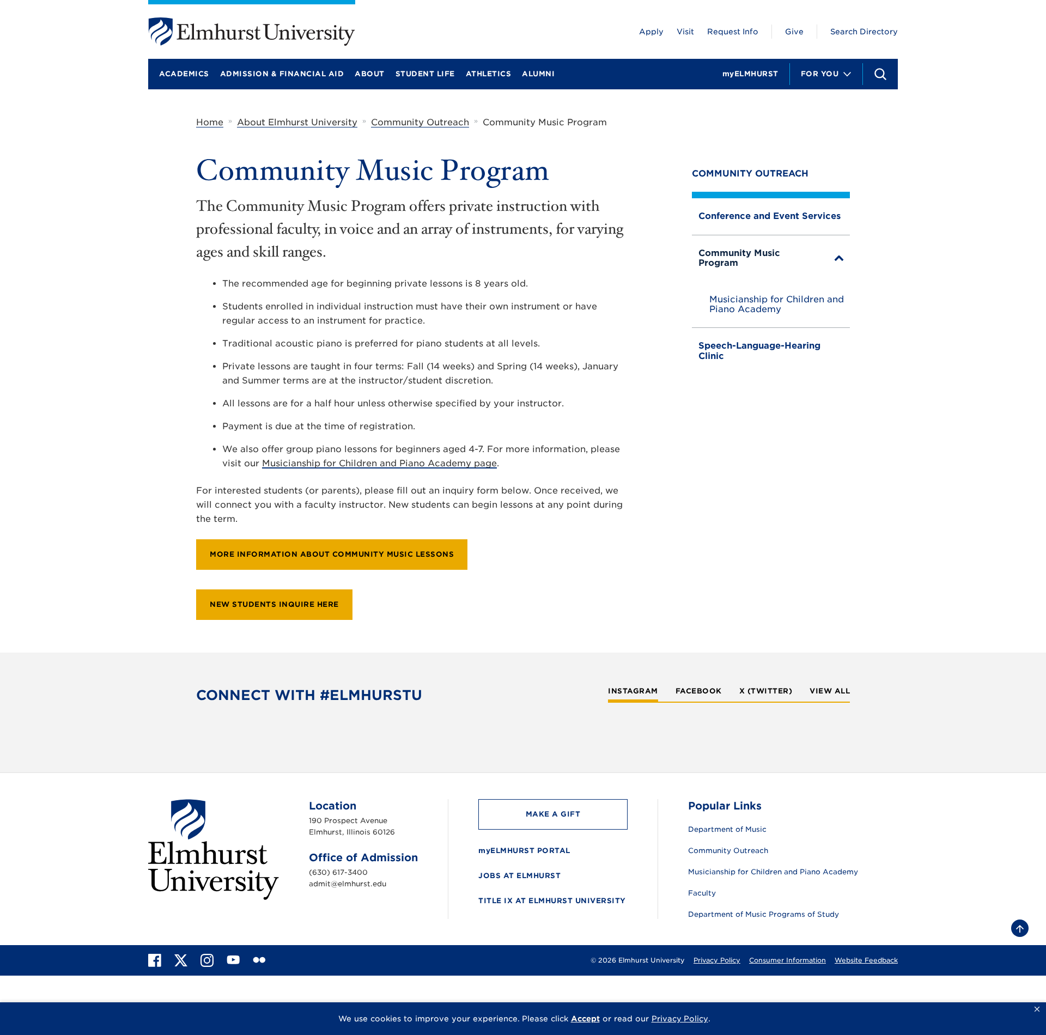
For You (820, 74)
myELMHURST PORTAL (524, 851)
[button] (1037, 1009)
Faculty (702, 893)
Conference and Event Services (769, 216)
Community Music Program (739, 258)
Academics (184, 74)
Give (794, 31)
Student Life (425, 74)
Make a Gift (553, 814)
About (370, 74)
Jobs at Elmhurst (519, 876)
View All (830, 691)
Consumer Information (787, 960)
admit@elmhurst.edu (347, 884)
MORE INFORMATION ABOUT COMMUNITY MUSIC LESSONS (332, 554)
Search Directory (864, 31)
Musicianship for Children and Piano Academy (776, 304)
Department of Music (727, 829)
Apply (651, 31)
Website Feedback (866, 960)
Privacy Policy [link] (680, 1018)
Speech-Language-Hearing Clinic (759, 350)
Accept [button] (585, 1018)
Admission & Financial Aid (282, 74)
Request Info (732, 31)
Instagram (633, 691)
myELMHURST (750, 74)
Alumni (538, 74)
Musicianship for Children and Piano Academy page (379, 463)
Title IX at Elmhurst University (552, 901)
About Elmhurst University (297, 122)
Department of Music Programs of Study (763, 914)
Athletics (489, 74)
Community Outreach (420, 122)
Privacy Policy (717, 960)
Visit (685, 31)
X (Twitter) (766, 691)
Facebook (699, 691)
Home (209, 122)
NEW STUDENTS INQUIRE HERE (274, 604)
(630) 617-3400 (338, 872)
